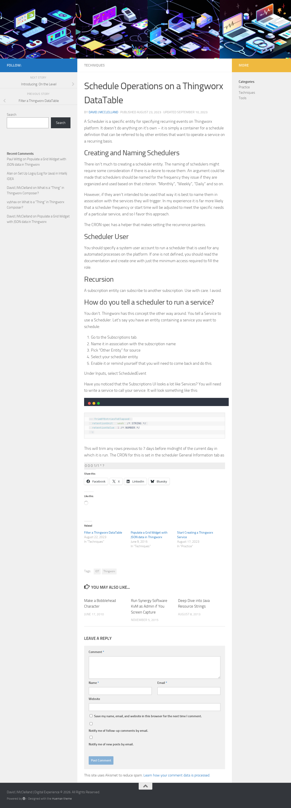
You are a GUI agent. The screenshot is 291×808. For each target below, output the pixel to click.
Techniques (94, 65)
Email (162, 683)
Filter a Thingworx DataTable (103, 533)
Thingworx (109, 571)
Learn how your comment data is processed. (176, 775)
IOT (97, 571)
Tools (242, 98)
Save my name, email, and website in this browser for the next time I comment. (148, 716)
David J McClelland (103, 112)
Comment (96, 652)
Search (11, 115)
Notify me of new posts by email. (111, 744)
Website (94, 699)
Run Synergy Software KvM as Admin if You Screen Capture (149, 606)
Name (94, 683)
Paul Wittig (14, 159)
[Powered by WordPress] (24, 798)
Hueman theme (62, 798)
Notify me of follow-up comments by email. (118, 731)
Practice (244, 87)
